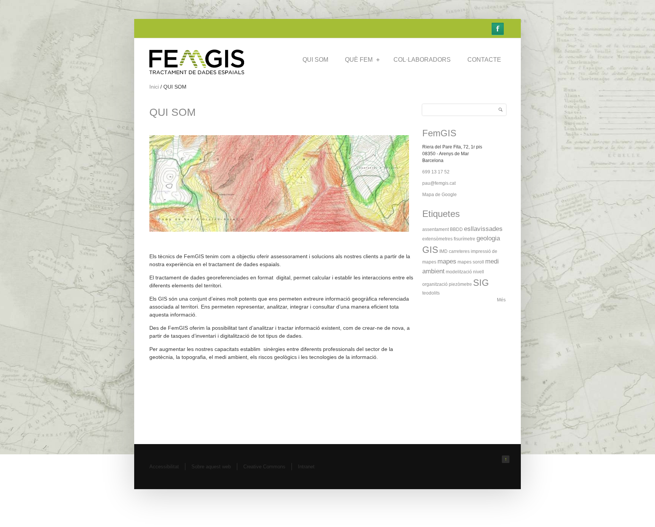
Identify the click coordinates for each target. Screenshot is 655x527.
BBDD (456, 229)
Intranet (306, 466)
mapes (446, 261)
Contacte (484, 59)
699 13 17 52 (436, 172)
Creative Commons (264, 466)
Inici (154, 87)
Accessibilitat (164, 466)
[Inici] (196, 72)
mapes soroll (471, 262)
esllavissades (483, 228)
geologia (488, 238)
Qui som (315, 59)
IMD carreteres (454, 251)
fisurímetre (464, 239)
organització (435, 284)
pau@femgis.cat (439, 183)
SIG (481, 283)
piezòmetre (460, 284)
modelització (459, 271)
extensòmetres (437, 239)
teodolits (431, 293)
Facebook (498, 29)
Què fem (359, 59)
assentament (435, 229)
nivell (478, 271)
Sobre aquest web (211, 466)
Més (501, 299)
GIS (430, 250)
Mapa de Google (439, 194)
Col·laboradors (422, 59)
